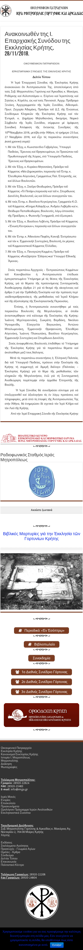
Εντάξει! (56, 945)
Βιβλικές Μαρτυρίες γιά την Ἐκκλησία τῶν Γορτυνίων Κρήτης (41, 536)
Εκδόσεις (6, 842)
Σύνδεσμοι (7, 855)
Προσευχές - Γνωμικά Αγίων (18, 848)
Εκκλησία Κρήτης (11, 751)
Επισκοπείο (8, 803)
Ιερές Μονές (8, 796)
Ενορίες (5, 800)
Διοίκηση (6, 763)
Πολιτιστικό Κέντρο (12, 864)
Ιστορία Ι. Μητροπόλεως (15, 757)
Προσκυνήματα (10, 806)
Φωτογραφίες (9, 767)
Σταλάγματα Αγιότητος (14, 845)
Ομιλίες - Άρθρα (10, 852)
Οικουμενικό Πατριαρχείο (16, 747)
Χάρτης (5, 835)
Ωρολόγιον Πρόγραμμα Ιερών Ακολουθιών (27, 809)
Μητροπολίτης (9, 760)
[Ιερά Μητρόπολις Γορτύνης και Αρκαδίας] (41, 10)
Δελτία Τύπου (9, 858)
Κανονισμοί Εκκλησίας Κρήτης (19, 754)
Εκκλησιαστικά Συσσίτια (16, 812)
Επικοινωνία (8, 861)
